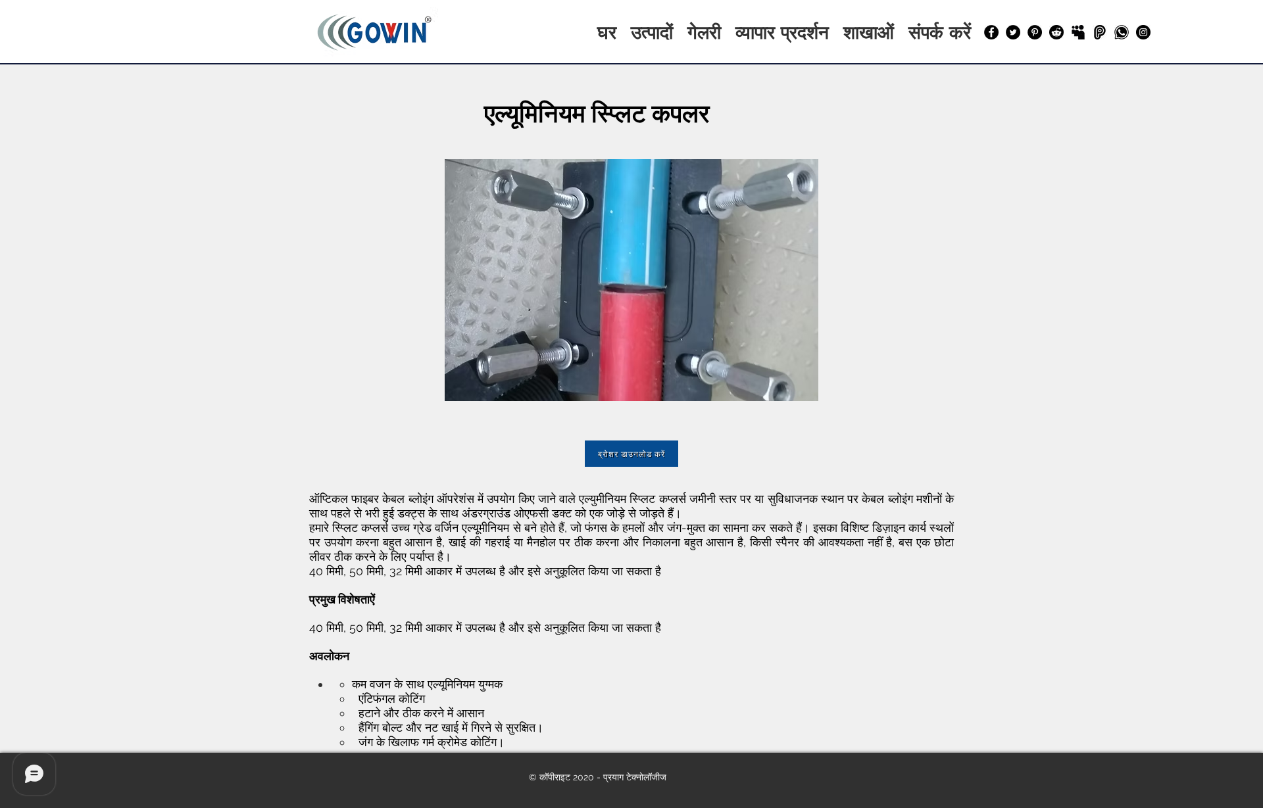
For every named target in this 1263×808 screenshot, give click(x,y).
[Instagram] (1143, 32)
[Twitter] (1013, 32)
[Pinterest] (1035, 32)
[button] (631, 280)
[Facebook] (991, 32)
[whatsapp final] (1121, 32)
